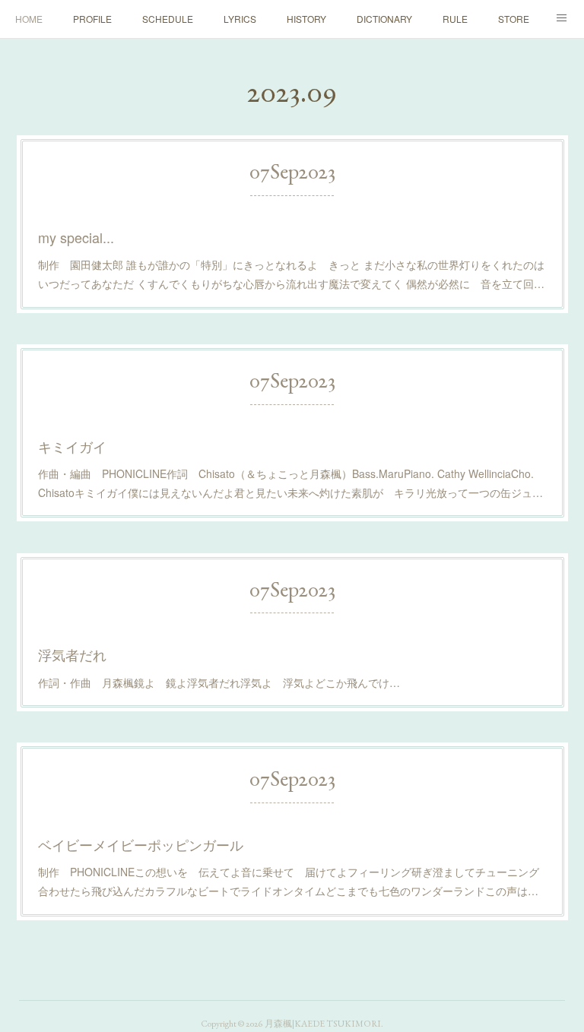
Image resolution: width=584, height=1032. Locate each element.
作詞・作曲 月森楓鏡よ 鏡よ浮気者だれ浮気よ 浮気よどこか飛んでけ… (219, 682)
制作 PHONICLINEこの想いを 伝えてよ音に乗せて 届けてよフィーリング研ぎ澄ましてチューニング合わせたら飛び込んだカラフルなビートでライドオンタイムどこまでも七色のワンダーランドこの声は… (288, 881)
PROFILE (92, 18)
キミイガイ (72, 446)
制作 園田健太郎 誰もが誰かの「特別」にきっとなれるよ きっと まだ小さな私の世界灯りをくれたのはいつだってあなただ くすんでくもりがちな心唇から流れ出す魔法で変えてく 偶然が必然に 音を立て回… (291, 274)
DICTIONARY (384, 18)
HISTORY (306, 18)
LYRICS (240, 18)
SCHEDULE (167, 18)
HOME (29, 18)
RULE (455, 18)
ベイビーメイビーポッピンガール (140, 844)
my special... (76, 237)
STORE (513, 18)
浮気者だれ (72, 654)
